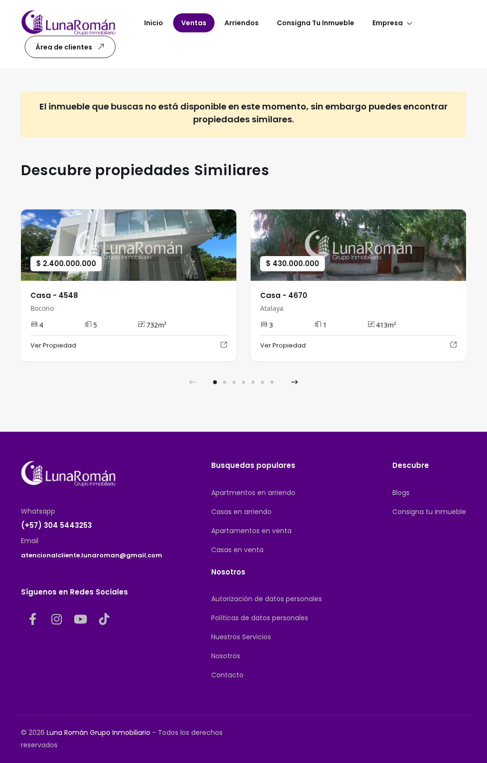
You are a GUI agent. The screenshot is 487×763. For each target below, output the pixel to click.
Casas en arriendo (241, 511)
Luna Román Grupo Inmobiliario (98, 732)
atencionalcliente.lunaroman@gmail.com (91, 555)
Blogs (400, 492)
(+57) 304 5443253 (56, 525)
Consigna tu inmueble (429, 511)
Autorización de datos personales (266, 599)
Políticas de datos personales (259, 618)
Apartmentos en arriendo (253, 492)
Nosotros (225, 656)
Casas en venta (237, 550)
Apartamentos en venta (251, 530)
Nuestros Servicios (241, 637)
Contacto (227, 675)
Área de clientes (64, 47)
